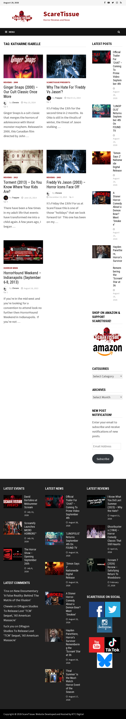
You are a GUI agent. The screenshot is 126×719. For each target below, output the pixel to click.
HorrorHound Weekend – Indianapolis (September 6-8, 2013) (22, 277)
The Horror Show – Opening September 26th (30, 556)
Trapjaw (58, 97)
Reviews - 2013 (11, 177)
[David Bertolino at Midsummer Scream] (13, 497)
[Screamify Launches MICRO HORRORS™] (13, 524)
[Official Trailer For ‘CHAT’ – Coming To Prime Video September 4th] (101, 53)
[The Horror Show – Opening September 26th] (13, 550)
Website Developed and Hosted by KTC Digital (60, 714)
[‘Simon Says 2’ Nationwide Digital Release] (101, 154)
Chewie (15, 102)
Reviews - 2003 (54, 177)
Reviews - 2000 (11, 82)
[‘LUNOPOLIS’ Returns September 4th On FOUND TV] (101, 107)
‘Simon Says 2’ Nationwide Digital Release (72, 570)
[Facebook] (105, 2)
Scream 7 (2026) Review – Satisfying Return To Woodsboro (114, 568)
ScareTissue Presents (58, 82)
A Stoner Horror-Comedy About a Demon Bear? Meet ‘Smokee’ (117, 208)
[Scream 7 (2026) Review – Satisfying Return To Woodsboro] (96, 561)
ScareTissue (61, 14)
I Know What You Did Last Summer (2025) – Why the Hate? (115, 503)
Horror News (11, 268)
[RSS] (120, 2)
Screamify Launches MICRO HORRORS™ (30, 528)
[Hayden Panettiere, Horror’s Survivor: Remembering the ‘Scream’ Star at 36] (101, 247)
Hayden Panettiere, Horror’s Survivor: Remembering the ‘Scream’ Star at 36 (117, 266)
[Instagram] (117, 2)
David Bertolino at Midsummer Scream (30, 502)
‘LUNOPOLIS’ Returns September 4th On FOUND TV (117, 118)
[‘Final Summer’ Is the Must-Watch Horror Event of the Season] (54, 671)
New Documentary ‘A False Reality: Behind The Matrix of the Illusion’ (21, 595)
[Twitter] (113, 2)
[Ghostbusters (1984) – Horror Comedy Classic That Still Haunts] (96, 527)
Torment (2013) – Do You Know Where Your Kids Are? (23, 187)
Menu (12, 31)
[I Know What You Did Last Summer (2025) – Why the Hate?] (96, 497)
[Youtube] (109, 2)
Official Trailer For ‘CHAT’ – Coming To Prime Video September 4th (72, 507)
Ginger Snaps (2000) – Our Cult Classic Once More (21, 92)
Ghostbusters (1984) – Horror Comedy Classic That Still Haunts (115, 535)
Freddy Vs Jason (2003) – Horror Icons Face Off (66, 184)
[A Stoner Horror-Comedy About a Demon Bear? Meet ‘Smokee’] (101, 193)
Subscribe (103, 459)
